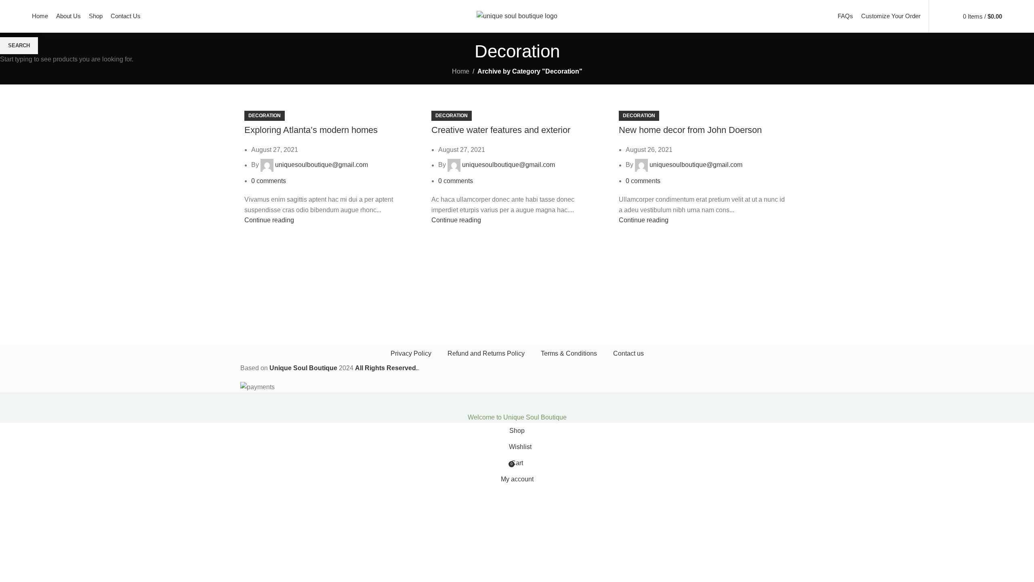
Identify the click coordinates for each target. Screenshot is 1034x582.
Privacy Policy (411, 353)
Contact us (628, 353)
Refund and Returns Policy (486, 353)
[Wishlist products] (948, 16)
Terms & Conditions (569, 353)
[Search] (937, 16)
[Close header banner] (10, 402)
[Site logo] (517, 15)
